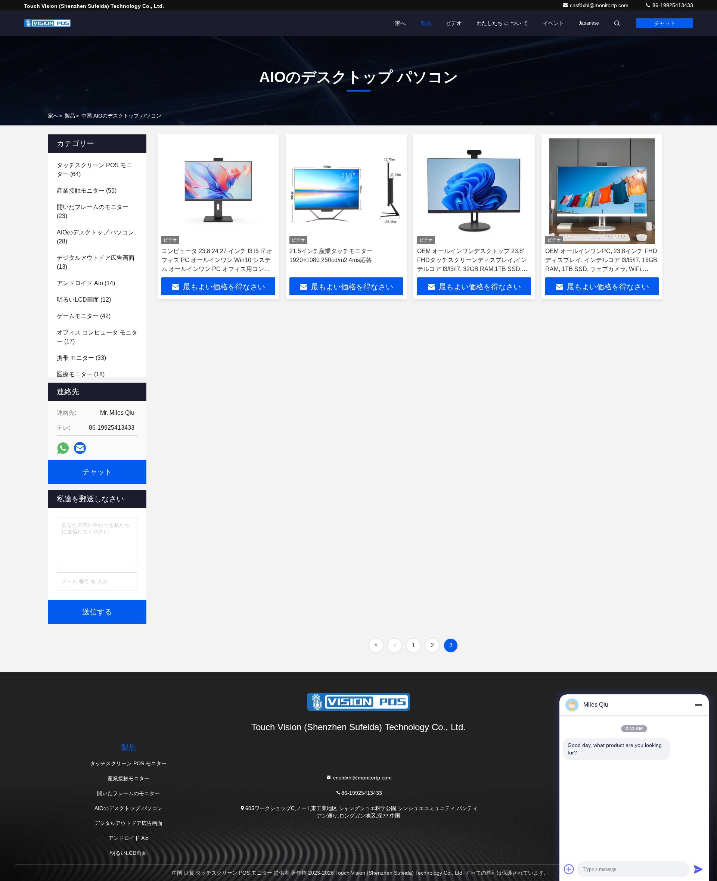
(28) (95, 237)
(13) (95, 262)
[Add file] (569, 869)
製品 (425, 23)
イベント (553, 23)
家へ (400, 23)
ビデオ (454, 23)
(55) (87, 190)
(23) (92, 211)
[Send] (698, 869)
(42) (84, 316)
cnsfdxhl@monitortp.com (600, 5)
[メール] (80, 448)
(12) (84, 299)
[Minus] (698, 704)
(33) (81, 358)
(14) (86, 283)
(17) (97, 337)
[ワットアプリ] (63, 448)
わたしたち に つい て (502, 23)
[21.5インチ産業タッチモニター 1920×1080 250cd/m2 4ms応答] (346, 191)
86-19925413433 (672, 5)
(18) (81, 374)
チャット (664, 23)
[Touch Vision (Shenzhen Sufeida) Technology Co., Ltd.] (47, 23)
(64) (94, 169)
